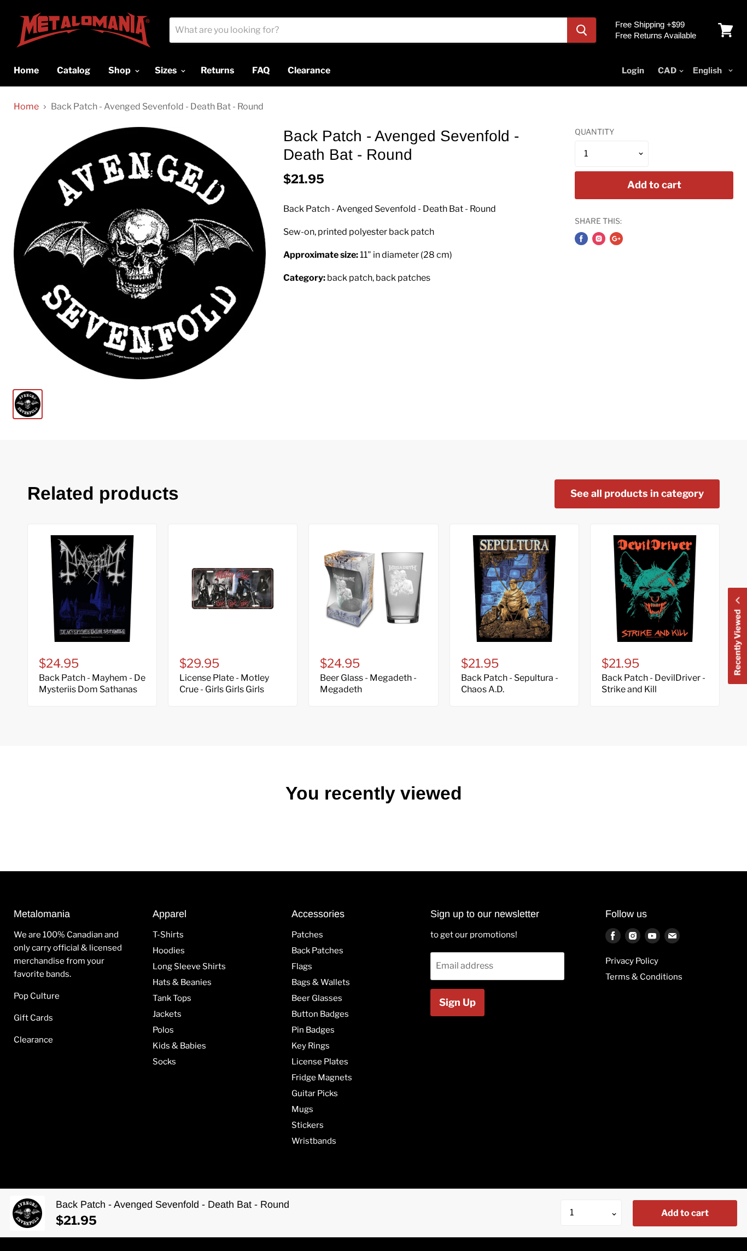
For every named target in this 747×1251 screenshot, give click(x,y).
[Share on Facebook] (581, 238)
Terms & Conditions (643, 977)
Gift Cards (33, 1018)
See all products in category (637, 493)
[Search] (581, 30)
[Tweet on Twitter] (598, 238)
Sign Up (457, 1002)
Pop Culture (37, 996)
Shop (120, 70)
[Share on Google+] (616, 238)
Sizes (166, 70)
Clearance (33, 1040)
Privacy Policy (631, 961)
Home (26, 107)
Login (633, 71)
